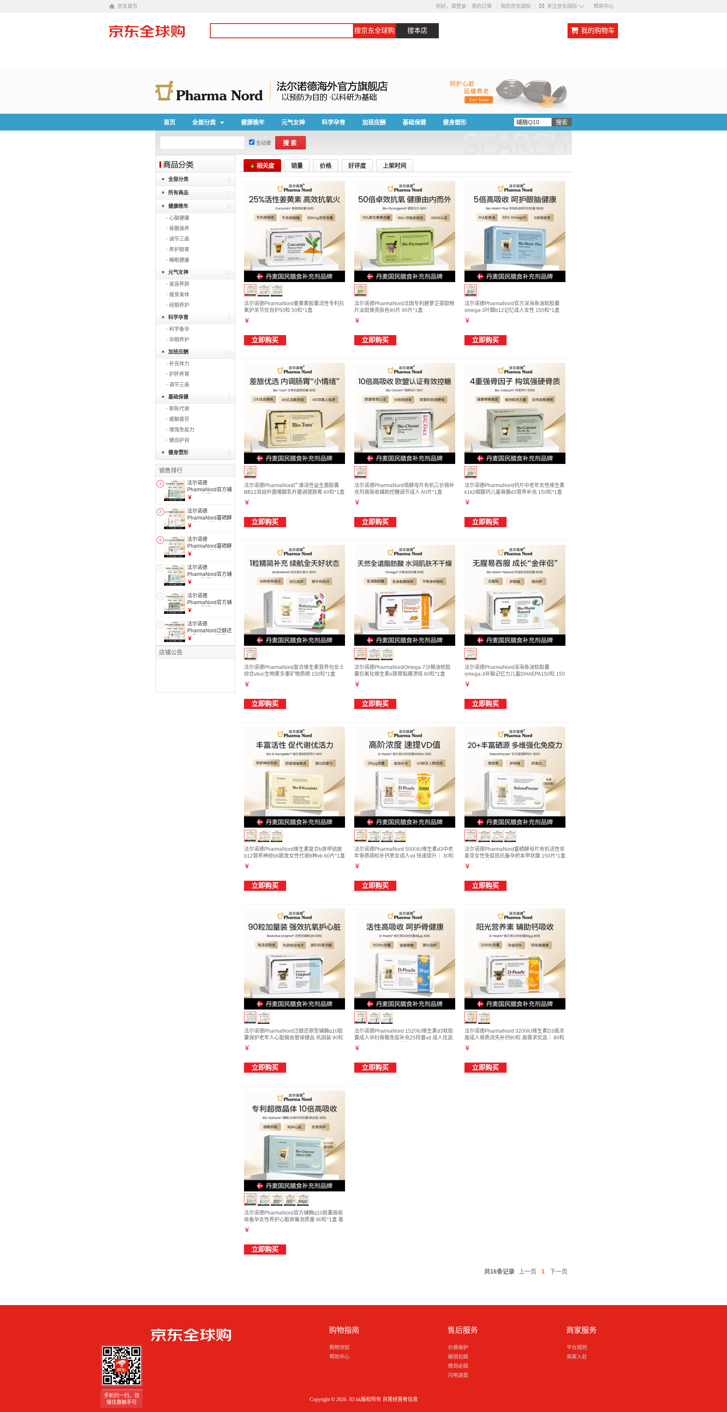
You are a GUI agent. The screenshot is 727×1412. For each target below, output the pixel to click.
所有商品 (178, 193)
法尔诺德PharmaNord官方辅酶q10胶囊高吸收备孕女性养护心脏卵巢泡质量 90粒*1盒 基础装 (293, 1219)
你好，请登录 (451, 6)
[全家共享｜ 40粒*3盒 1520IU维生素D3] (386, 1018)
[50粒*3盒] (276, 290)
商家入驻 (577, 1357)
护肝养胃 (179, 374)
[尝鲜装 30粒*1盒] (263, 1018)
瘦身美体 (179, 295)
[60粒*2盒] (373, 654)
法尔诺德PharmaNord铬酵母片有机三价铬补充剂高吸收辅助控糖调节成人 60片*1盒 (404, 488)
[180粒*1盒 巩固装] (263, 1200)
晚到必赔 (458, 1366)
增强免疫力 (181, 430)
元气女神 (293, 122)
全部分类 (204, 122)
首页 (169, 122)
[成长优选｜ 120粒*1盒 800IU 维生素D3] (373, 836)
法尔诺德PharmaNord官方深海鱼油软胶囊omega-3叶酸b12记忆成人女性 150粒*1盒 (512, 307)
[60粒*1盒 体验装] (289, 1200)
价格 (326, 165)
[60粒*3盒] (386, 654)
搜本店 (417, 30)
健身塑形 (455, 122)
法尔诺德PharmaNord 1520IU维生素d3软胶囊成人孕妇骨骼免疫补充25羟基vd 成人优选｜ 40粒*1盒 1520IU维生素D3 (403, 1037)
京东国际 (159, 35)
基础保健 (414, 122)
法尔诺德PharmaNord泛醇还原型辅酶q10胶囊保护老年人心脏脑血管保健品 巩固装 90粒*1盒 (293, 1037)
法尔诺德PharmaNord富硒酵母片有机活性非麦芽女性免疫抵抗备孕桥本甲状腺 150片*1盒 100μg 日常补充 (514, 855)
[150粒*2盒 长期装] (302, 1200)
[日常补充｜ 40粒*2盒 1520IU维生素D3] (373, 1018)
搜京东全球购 (374, 30)
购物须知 (339, 1348)
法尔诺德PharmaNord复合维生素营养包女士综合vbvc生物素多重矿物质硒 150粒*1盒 (294, 670)
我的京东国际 (516, 6)
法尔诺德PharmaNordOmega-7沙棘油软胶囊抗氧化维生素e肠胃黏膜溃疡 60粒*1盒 (402, 670)
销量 (297, 165)
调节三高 (179, 239)
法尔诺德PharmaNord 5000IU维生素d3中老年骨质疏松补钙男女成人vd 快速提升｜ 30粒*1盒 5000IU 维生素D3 (404, 855)
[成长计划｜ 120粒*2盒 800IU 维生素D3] (386, 836)
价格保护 (458, 1348)
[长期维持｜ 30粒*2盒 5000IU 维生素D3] (399, 836)
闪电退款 (458, 1375)
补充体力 (179, 364)
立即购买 (265, 340)
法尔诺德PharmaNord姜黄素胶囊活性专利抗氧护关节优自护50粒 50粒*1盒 (294, 307)
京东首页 (127, 6)
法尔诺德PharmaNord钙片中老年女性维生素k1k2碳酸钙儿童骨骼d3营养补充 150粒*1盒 (514, 488)
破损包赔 (458, 1357)
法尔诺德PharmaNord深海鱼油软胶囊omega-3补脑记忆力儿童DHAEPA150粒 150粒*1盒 (514, 673)
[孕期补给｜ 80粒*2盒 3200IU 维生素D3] (484, 1018)
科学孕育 (333, 122)
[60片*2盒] (263, 836)
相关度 (265, 165)
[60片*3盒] (276, 836)
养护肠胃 (179, 250)
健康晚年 (253, 122)
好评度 (357, 165)
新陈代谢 (179, 409)
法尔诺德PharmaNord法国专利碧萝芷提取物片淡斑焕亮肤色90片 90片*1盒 (404, 307)
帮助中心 (604, 6)
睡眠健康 (179, 260)
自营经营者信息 (400, 1399)
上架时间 (394, 165)
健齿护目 (179, 440)
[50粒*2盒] (263, 290)
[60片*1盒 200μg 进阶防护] (484, 836)
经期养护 (179, 305)
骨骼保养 (179, 229)
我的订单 (482, 6)
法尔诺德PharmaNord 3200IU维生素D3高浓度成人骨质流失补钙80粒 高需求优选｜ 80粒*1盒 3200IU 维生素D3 (514, 1037)
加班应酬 (374, 122)
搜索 (290, 142)
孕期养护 (179, 340)
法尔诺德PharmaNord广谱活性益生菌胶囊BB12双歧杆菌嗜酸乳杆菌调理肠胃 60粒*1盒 (294, 488)
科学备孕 (179, 329)
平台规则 (577, 1348)
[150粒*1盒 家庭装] (276, 1200)
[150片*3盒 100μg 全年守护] (510, 836)
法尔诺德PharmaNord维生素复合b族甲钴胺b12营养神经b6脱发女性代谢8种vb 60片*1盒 (294, 852)
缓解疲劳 (179, 419)
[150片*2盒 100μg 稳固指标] (497, 836)
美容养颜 (179, 284)
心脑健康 (179, 218)
